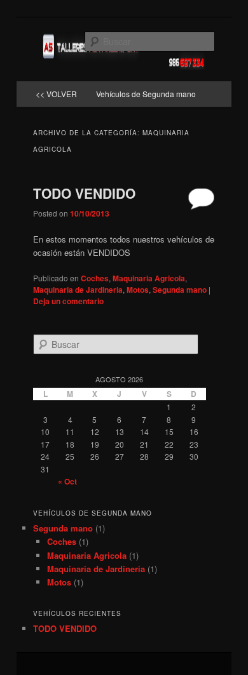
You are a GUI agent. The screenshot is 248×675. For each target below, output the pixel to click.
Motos (138, 289)
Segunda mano (180, 289)
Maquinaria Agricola (149, 278)
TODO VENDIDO (84, 193)
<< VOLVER (56, 93)
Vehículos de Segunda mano (146, 93)
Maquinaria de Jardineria (78, 289)
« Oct (67, 481)
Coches (95, 278)
